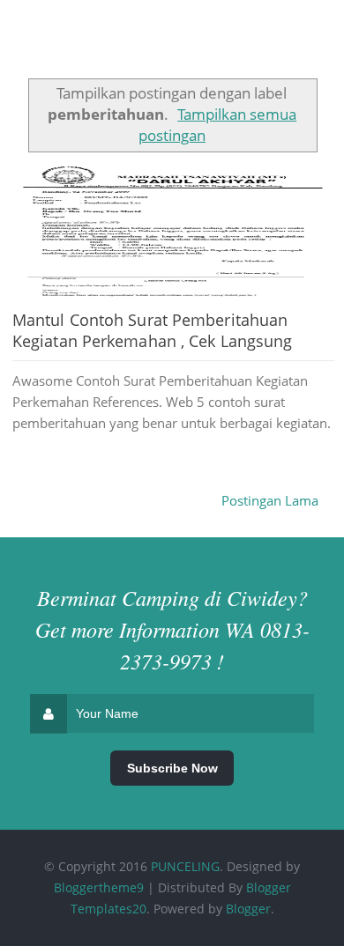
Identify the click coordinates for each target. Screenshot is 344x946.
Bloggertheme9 (99, 887)
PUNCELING (185, 866)
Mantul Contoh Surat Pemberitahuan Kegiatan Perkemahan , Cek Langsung (152, 330)
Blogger (248, 908)
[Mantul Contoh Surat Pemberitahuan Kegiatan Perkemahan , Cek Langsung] (173, 231)
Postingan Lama (269, 500)
